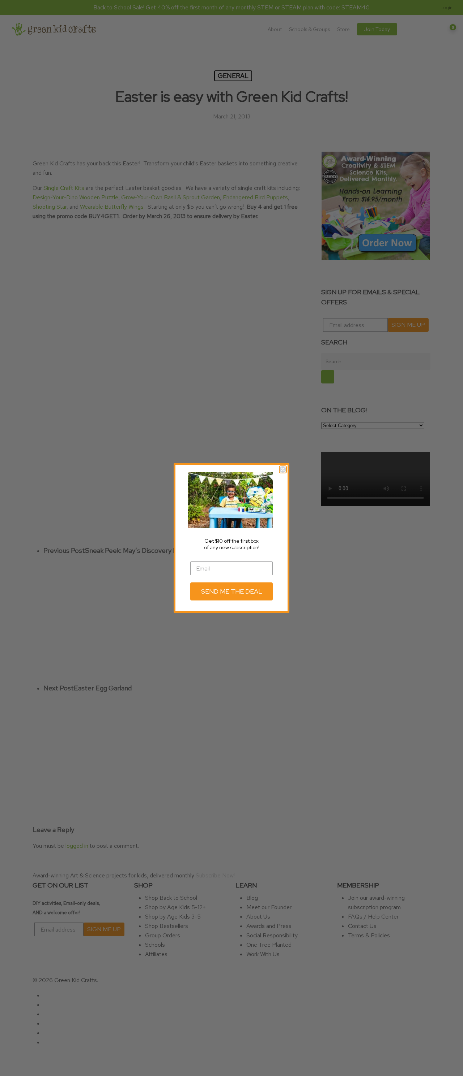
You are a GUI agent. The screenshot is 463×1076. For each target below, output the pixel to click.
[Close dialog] (282, 469)
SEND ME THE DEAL (231, 591)
